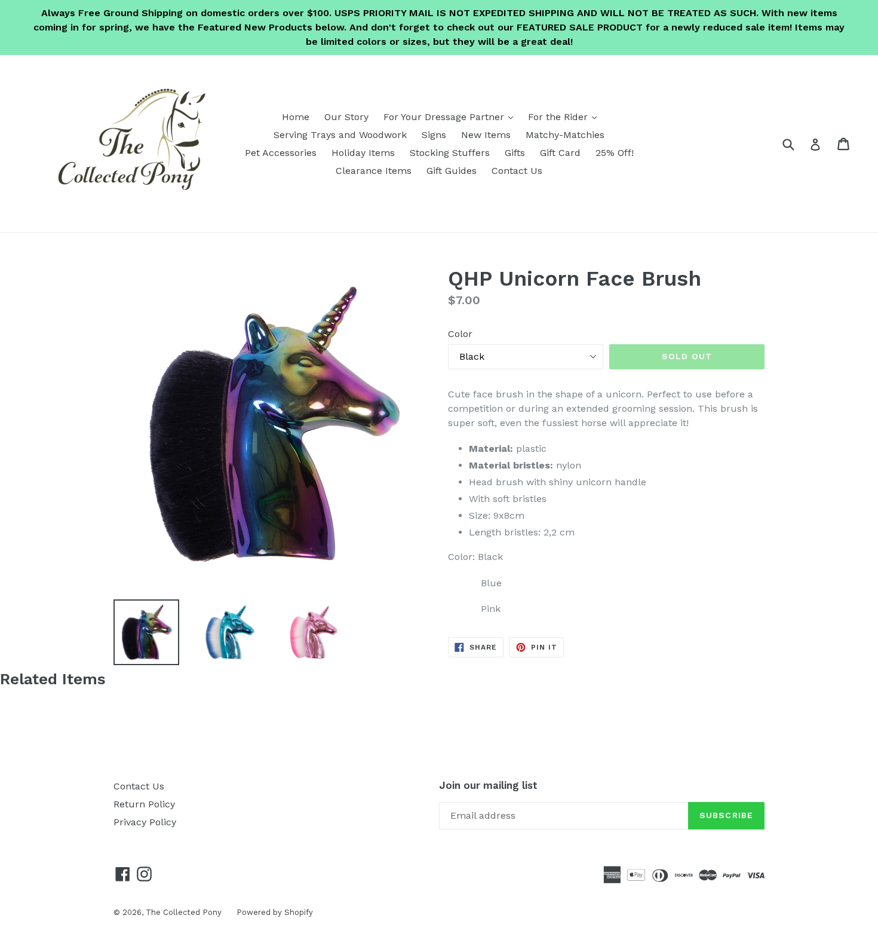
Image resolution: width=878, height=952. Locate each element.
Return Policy (144, 804)
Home (295, 117)
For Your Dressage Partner (451, 117)
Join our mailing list (488, 785)
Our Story (346, 117)
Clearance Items (374, 170)
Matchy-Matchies (565, 134)
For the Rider (565, 117)
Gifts (515, 152)
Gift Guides (451, 170)
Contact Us (517, 170)
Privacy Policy (144, 822)
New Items (486, 134)
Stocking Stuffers (450, 152)
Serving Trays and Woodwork (340, 134)
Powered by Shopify (275, 912)
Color (460, 333)
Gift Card (560, 152)
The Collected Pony (184, 912)
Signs (434, 134)
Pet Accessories (281, 152)
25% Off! (614, 152)
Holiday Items (363, 152)
